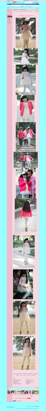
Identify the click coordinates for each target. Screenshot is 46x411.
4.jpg (13, 335)
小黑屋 (32, 406)
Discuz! (11, 406)
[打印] (32, 9)
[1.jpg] (24, 251)
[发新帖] (8, 7)
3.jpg (13, 300)
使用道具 (35, 386)
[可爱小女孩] (8, 1)
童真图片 (19, 4)
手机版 (30, 406)
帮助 (24, 4)
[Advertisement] (26, 13)
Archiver (34, 406)
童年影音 (22, 4)
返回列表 (38, 388)
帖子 (22, 5)
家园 (11, 4)
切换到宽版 (38, 0)
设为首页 (8, 0)
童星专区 (16, 4)
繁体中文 (13, 0)
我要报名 (28, 0)
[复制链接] (27, 9)
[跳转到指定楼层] (36, 11)
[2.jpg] (23, 284)
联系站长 (27, 406)
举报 (37, 386)
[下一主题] (37, 9)
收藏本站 (10, 0)
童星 (13, 4)
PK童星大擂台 (25, 0)
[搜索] (24, 5)
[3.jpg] (24, 317)
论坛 (9, 4)
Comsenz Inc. (13, 407)
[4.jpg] (24, 353)
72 (9, 21)
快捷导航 (37, 4)
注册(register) (24, 398)
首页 (7, 4)
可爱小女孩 (37, 406)
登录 (21, 398)
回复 (14, 386)
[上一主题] (34, 9)
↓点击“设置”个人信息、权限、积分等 (34, 0)
